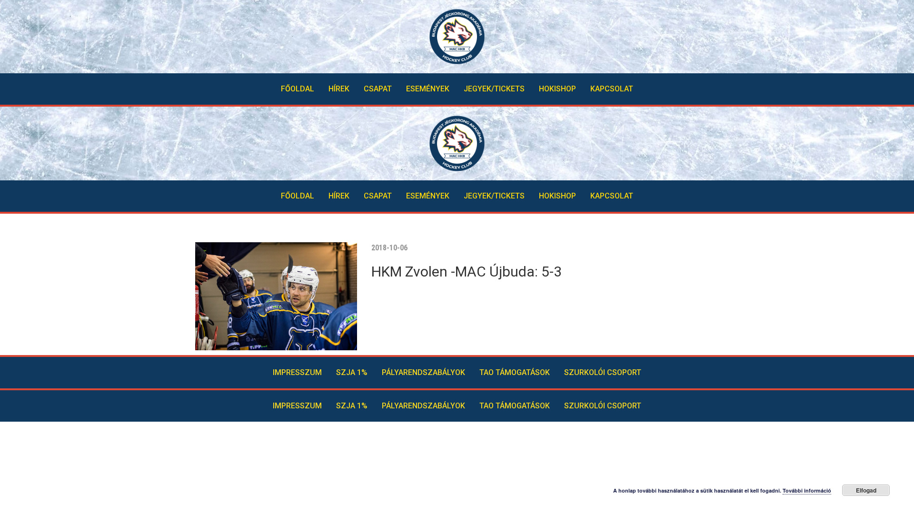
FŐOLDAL (297, 88)
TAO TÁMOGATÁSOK (514, 372)
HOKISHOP (557, 88)
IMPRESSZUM (297, 372)
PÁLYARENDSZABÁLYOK (423, 372)
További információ (807, 490)
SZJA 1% (352, 372)
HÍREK (338, 88)
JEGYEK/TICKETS (494, 88)
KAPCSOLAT (611, 88)
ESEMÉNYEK (427, 88)
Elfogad (866, 490)
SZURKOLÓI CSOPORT (602, 372)
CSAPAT (378, 88)
